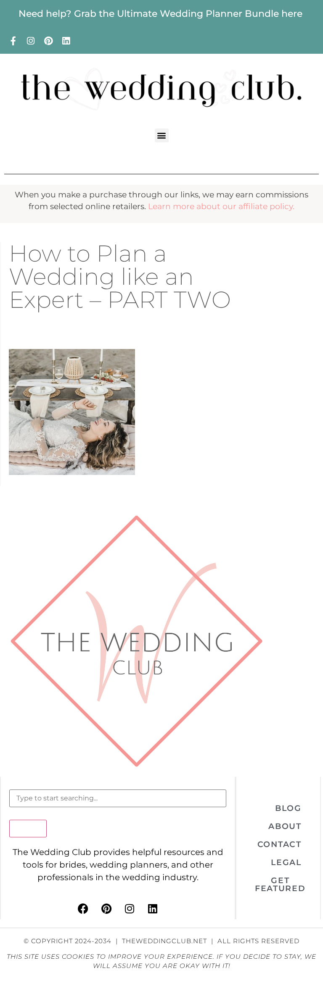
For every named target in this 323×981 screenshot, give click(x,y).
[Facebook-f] (13, 41)
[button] (162, 135)
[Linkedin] (66, 41)
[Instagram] (31, 41)
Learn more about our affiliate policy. (221, 206)
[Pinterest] (48, 41)
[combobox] (117, 798)
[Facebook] (83, 908)
